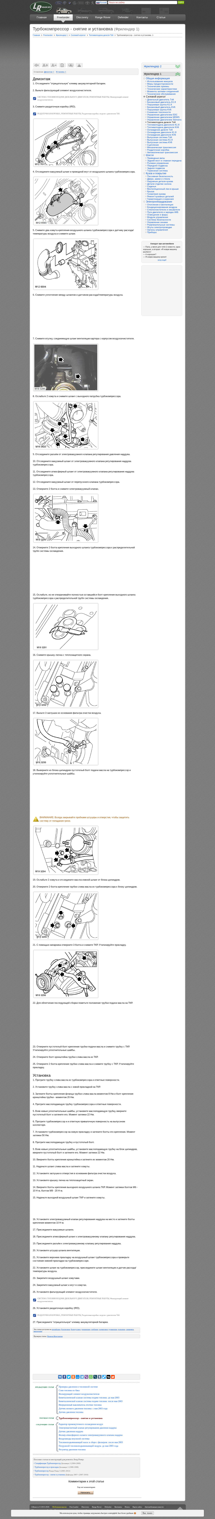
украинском (85, 1329)
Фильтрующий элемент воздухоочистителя (79, 1394)
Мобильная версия (59, 1507)
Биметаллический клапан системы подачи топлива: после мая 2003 (90, 1401)
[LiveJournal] (95, 1377)
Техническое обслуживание (161, 94)
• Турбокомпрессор (52, 1471)
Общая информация (158, 78)
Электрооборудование (159, 201)
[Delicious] (104, 1377)
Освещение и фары (157, 214)
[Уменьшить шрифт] (53, 65)
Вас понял (148, 1513)
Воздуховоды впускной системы (74, 1439)
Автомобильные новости (154, 1507)
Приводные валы (156, 158)
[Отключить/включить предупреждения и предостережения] (79, 65)
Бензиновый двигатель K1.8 (161, 102)
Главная (42, 17)
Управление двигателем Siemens (164, 119)
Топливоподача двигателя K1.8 (163, 124)
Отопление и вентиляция (160, 204)
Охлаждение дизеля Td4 (160, 129)
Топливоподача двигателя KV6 (163, 127)
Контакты (142, 17)
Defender (123, 17)
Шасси (150, 155)
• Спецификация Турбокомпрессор (57, 1463)
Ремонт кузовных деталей (160, 196)
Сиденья (151, 186)
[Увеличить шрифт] (45, 65)
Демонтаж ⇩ (49, 72)
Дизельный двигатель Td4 (160, 99)
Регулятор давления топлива (72, 1449)
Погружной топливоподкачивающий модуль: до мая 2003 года (88, 1446)
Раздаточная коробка (158, 150)
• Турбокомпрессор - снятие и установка (61, 1475)
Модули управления (157, 217)
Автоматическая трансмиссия (162, 152)
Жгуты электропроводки (159, 227)
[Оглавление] (62, 65)
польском (121, 1329)
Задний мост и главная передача (164, 160)
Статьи (161, 17)
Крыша (150, 191)
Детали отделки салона (159, 184)
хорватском (103, 1329)
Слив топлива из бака (69, 1390)
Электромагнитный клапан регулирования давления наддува (87, 1428)
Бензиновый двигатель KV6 (161, 107)
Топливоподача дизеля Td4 (161, 122)
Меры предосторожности (160, 84)
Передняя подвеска (157, 165)
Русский (103, 2)
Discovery (82, 17)
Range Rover (102, 17)
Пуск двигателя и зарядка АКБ (162, 212)
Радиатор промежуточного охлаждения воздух (81, 1424)
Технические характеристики (162, 89)
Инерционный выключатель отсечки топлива (80, 1405)
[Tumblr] (100, 1377)
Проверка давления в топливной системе (78, 1387)
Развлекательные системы (161, 224)
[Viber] (86, 1377)
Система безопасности (159, 219)
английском (56, 1329)
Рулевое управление (158, 163)
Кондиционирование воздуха (162, 207)
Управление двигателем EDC (162, 114)
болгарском (65, 1329)
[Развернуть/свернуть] (178, 66)
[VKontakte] (60, 1377)
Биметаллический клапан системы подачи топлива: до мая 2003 (89, 1398)
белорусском (75, 1329)
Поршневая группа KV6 (159, 109)
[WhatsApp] (91, 1377)
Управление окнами (157, 222)
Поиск (127, 1507)
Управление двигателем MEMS (163, 117)
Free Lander (74, 1507)
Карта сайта (137, 1507)
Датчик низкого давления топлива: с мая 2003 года (83, 1408)
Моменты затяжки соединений (163, 91)
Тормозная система (157, 170)
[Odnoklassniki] (73, 1377)
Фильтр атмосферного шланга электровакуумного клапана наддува (90, 1435)
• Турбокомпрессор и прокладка (56, 1467)
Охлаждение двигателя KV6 (161, 135)
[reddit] (113, 1377)
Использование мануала (160, 81)
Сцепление (153, 145)
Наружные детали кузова (160, 181)
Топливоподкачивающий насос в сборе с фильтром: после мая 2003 (91, 1442)
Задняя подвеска (156, 168)
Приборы (152, 232)
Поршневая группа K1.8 (159, 104)
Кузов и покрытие (156, 173)
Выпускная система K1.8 (160, 140)
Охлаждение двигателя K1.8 (161, 132)
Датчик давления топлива (71, 1412)
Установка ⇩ (61, 72)
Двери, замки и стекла (158, 179)
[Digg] (108, 1377)
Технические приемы (158, 86)
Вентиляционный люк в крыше (163, 189)
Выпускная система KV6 (159, 142)
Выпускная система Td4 (159, 137)
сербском (94, 1329)
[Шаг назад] (36, 65)
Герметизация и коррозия (160, 199)
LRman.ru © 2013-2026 (40, 1507)
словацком (130, 1329)
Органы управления (157, 229)
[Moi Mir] (77, 1377)
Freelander (63, 17)
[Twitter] (69, 1377)
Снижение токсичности (159, 112)
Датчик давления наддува (71, 1431)
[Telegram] (82, 1377)
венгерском (38, 1331)
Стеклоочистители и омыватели (163, 209)
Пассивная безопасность (160, 176)
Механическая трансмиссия (161, 147)
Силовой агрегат (156, 96)
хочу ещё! (162, 260)
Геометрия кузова (156, 194)
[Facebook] (64, 1377)
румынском (113, 1329)
